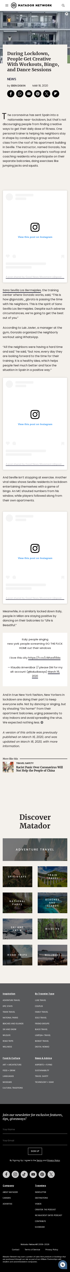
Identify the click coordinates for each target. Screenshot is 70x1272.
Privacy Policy (56, 660)
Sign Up (56, 651)
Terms (40, 660)
